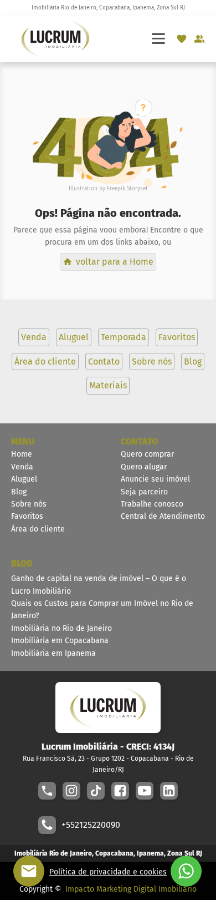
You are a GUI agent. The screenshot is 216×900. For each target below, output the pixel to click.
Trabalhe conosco (152, 504)
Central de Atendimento (163, 516)
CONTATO (139, 441)
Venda (22, 467)
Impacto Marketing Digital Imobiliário (131, 889)
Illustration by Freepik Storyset (108, 188)
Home (21, 454)
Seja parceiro (144, 492)
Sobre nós (29, 504)
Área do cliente (38, 529)
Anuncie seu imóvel (155, 479)
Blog (19, 492)
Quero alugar (144, 467)
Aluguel (24, 479)
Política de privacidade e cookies (108, 872)
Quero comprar (147, 454)
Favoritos (27, 516)
